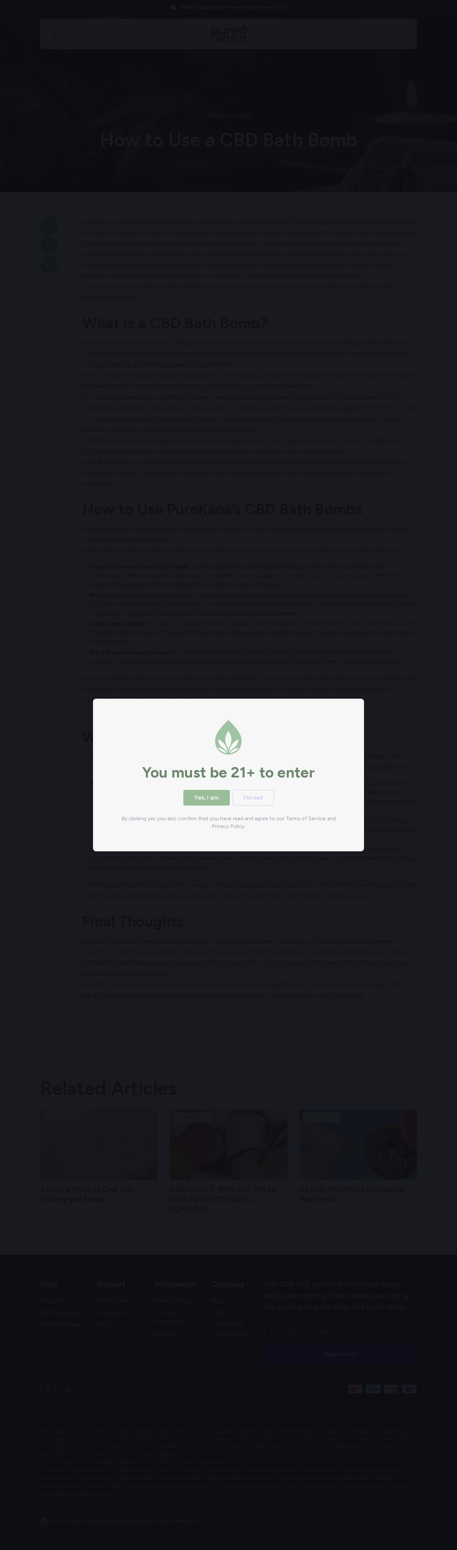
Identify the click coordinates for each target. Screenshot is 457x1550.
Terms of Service (306, 818)
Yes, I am (206, 797)
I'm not (253, 797)
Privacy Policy (228, 826)
